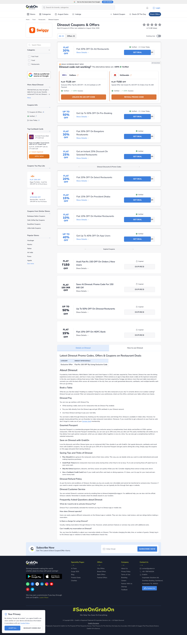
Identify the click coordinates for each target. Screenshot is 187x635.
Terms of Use (125, 575)
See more (30, 263)
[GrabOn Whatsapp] (27, 585)
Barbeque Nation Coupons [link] (36, 216)
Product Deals (76, 578)
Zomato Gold (86, 421)
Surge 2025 (75, 571)
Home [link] (27, 19)
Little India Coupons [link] (34, 228)
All (61, 36)
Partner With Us (126, 584)
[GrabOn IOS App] (53, 577)
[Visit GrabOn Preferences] (39, 75)
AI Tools (74, 568)
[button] (158, 36)
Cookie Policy (24, 623)
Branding (124, 578)
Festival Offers (102, 578)
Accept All (12, 628)
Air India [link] (30, 252)
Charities (74, 581)
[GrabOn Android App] (34, 577)
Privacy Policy (125, 571)
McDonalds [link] (124, 75)
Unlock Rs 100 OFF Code (83, 97)
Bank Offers (101, 575)
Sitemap (124, 587)
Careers (123, 581)
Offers (71, 36)
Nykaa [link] (29, 248)
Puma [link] (29, 256)
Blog (72, 575)
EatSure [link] (72, 75)
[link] (32, 585)
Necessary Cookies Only (32, 628)
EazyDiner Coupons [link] (33, 224)
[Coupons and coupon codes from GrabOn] (32, 7)
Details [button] (81, 52)
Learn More (43, 597)
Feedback (124, 590)
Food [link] (33, 19)
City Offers (101, 568)
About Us (124, 568)
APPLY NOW (39, 156)
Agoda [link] (29, 260)
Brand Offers (101, 571)
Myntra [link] (29, 244)
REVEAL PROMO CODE (134, 97)
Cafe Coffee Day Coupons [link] (36, 220)
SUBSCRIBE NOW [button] (147, 549)
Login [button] (158, 8)
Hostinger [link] (30, 240)
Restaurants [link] (42, 19)
